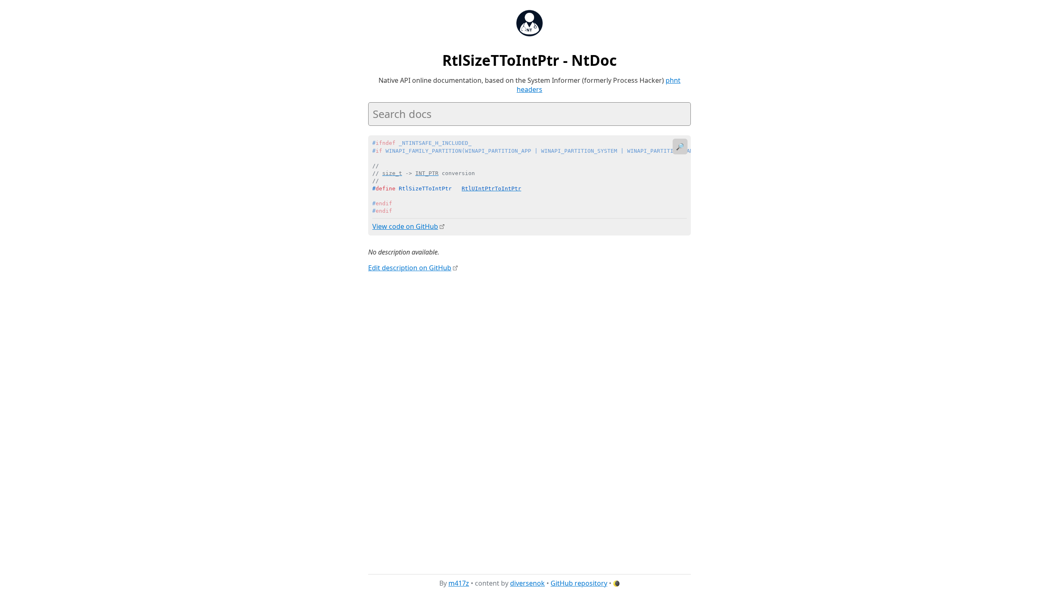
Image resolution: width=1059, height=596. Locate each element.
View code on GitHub (405, 226)
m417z (458, 583)
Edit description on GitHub (409, 267)
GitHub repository (579, 583)
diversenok (527, 583)
